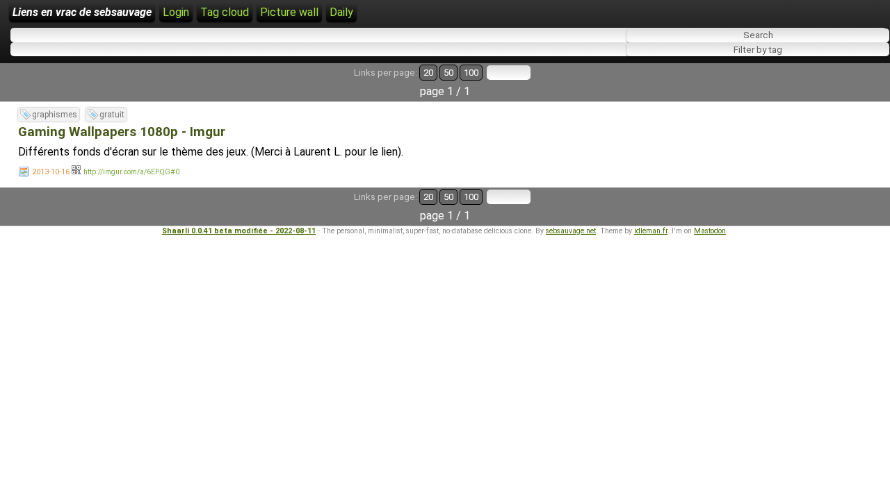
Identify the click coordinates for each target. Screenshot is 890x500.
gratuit (111, 114)
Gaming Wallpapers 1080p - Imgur (121, 132)
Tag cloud (224, 12)
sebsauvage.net (571, 230)
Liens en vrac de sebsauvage (82, 12)
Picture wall (289, 12)
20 (428, 72)
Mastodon (710, 230)
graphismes (54, 114)
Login (176, 12)
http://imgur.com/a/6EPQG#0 (131, 171)
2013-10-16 (51, 171)
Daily (341, 12)
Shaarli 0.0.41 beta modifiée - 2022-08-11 (239, 230)
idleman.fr (651, 230)
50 (448, 72)
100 (471, 72)
